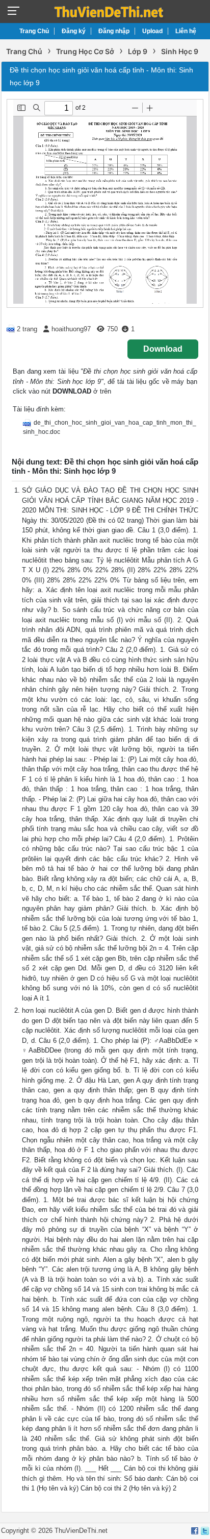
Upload (152, 31)
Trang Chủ (34, 31)
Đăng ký (74, 31)
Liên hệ (185, 31)
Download (162, 349)
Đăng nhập (113, 31)
